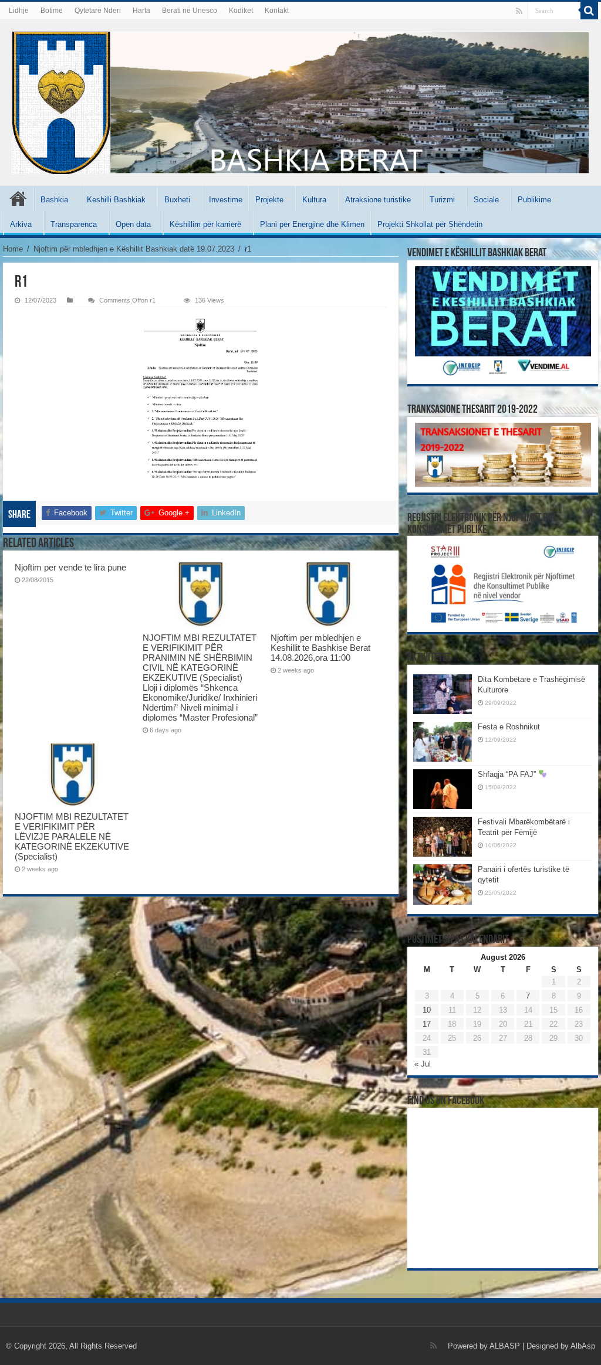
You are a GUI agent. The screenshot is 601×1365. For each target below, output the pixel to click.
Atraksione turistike (378, 199)
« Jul (422, 1064)
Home (13, 249)
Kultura (314, 199)
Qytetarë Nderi (98, 10)
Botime (51, 10)
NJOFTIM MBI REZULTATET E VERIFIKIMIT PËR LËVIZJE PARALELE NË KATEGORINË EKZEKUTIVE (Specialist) (72, 836)
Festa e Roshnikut (509, 726)
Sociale (486, 199)
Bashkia (54, 199)
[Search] (589, 10)
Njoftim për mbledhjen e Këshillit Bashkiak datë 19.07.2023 (133, 249)
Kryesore (18, 198)
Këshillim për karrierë (205, 224)
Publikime (534, 199)
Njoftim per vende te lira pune (70, 567)
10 (427, 1010)
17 (427, 1024)
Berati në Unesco (189, 10)
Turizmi (442, 199)
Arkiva (21, 224)
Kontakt (277, 10)
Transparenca (73, 224)
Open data (133, 224)
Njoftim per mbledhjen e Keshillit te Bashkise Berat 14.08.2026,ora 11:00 (320, 648)
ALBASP (504, 1346)
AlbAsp (582, 1346)
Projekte (269, 199)
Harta (141, 10)
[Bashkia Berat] (300, 103)
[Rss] (519, 11)
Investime (225, 199)
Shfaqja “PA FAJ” (508, 774)
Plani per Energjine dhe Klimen (312, 224)
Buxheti (177, 199)
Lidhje (19, 10)
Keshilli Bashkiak (116, 199)
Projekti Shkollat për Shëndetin (429, 224)
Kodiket (241, 10)
